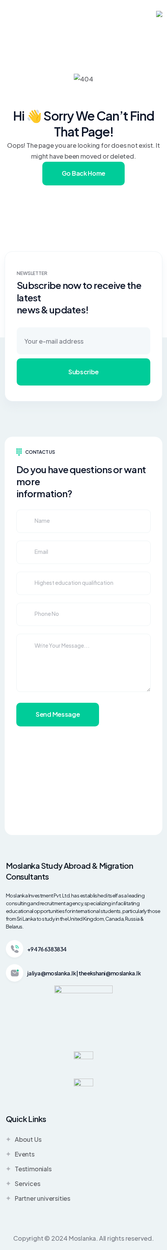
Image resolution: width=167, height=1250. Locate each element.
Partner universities (42, 1198)
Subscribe (83, 372)
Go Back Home (83, 173)
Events (25, 1154)
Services (27, 1183)
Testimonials (33, 1169)
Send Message (58, 714)
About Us (28, 1139)
